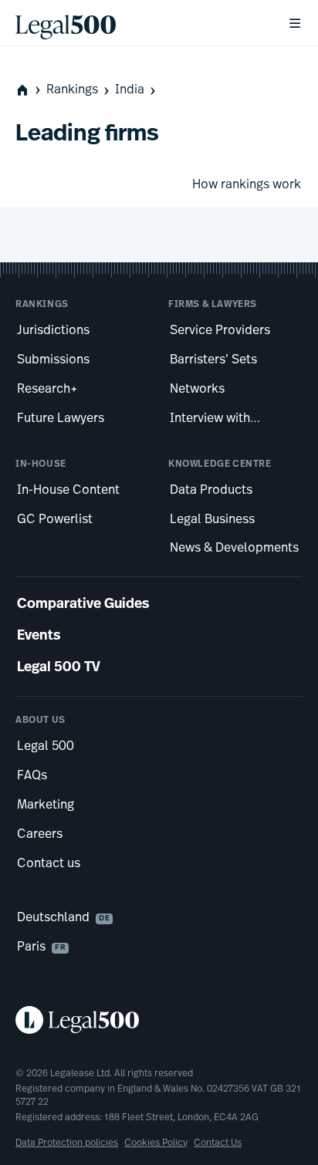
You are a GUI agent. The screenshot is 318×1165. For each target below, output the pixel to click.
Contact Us (218, 1143)
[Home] (138, 23)
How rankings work (246, 185)
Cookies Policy (156, 1143)
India (129, 90)
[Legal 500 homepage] (159, 1020)
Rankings (72, 90)
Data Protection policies (66, 1143)
